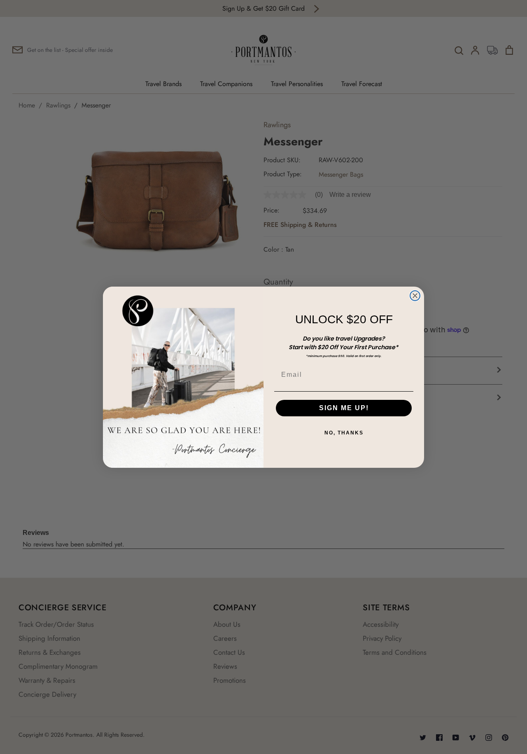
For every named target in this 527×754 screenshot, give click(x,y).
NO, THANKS (344, 433)
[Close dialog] (415, 296)
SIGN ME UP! (344, 407)
